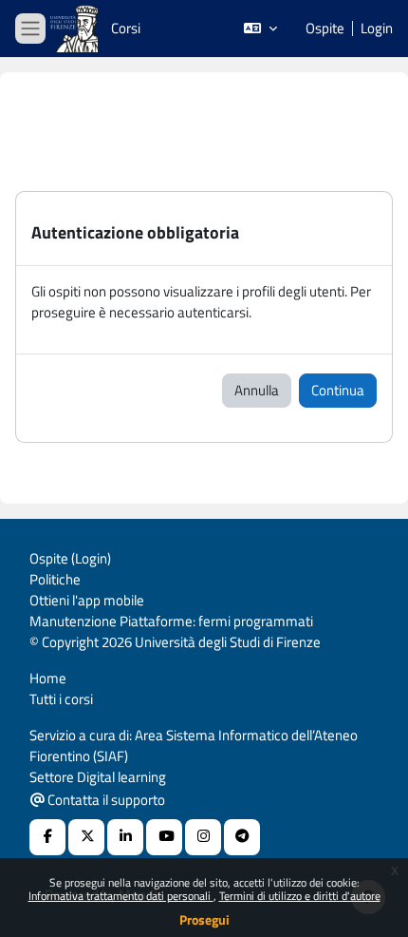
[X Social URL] (86, 837)
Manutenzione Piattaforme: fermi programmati (171, 621)
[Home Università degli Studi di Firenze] (76, 29)
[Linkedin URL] (125, 837)
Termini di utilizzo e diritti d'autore (299, 896)
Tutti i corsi (61, 699)
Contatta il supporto (105, 800)
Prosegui (204, 919)
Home (47, 678)
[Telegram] (242, 837)
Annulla (256, 390)
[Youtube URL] (164, 837)
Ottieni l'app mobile (86, 600)
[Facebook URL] (47, 837)
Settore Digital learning (97, 777)
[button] (260, 28)
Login (377, 28)
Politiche (55, 579)
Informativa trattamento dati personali (120, 896)
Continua (337, 390)
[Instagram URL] (203, 837)
